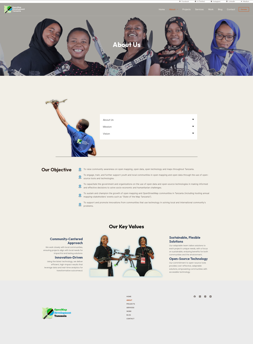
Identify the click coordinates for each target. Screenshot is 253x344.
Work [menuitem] (210, 9)
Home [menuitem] (162, 9)
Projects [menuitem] (186, 9)
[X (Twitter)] (200, 296)
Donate (244, 9)
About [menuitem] (172, 9)
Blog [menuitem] (220, 9)
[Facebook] (195, 296)
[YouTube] (210, 296)
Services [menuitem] (199, 9)
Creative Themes (89, 339)
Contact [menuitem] (231, 9)
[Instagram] (205, 296)
